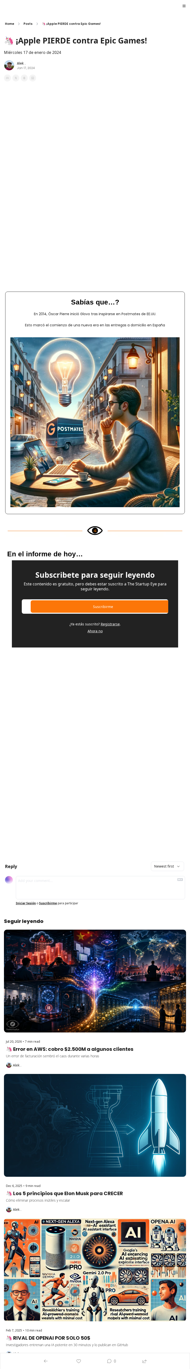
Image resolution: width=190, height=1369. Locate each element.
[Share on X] (15, 78)
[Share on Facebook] (7, 78)
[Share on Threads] (24, 78)
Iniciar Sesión (26, 903)
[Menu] (184, 6)
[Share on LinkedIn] (32, 78)
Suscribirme (103, 606)
